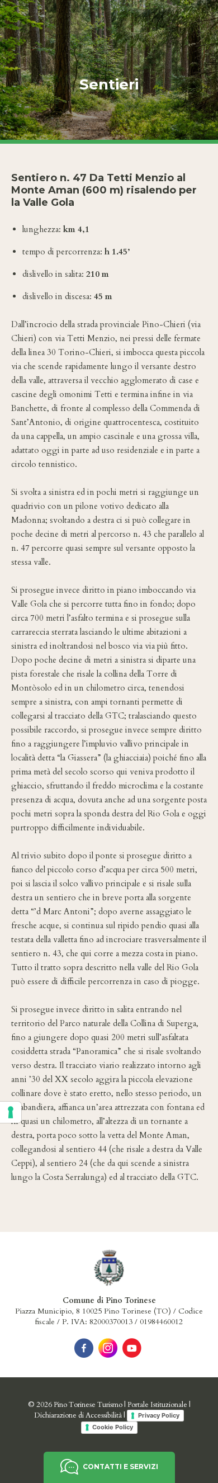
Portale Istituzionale (157, 1405)
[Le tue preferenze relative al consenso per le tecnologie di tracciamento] (10, 1112)
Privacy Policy (158, 1415)
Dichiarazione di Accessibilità (78, 1415)
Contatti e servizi (119, 1466)
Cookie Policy (112, 1427)
